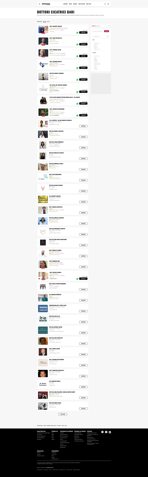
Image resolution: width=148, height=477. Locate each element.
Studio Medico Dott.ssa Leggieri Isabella (43, 432)
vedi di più (66, 28)
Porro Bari (61, 444)
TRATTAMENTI (65, 3)
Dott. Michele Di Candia (55, 250)
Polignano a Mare (97, 49)
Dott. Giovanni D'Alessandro (56, 359)
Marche (53, 455)
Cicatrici (95, 59)
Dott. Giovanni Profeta (56, 61)
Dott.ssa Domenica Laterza (56, 163)
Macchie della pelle (97, 63)
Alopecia (95, 58)
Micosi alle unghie (97, 64)
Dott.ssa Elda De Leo (54, 316)
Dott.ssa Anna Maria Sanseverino (58, 239)
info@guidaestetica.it (50, 467)
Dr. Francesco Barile (54, 381)
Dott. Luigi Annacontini (55, 174)
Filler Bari (61, 439)
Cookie (50, 469)
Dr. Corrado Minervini (55, 294)
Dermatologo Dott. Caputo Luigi (57, 305)
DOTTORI (70, 3)
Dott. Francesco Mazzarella (56, 370)
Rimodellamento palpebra (78, 434)
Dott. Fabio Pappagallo (56, 38)
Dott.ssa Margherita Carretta (57, 228)
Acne (95, 57)
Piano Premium (54, 454)
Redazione (38, 454)
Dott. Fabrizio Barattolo (55, 207)
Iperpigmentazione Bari (63, 434)
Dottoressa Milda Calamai (41, 436)
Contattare (83, 32)
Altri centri (62, 414)
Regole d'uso (46, 469)
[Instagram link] (102, 432)
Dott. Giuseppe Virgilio (56, 26)
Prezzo (48, 21)
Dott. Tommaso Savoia (55, 50)
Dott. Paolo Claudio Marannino (57, 284)
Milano (53, 434)
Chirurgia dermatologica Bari (64, 442)
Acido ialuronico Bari (63, 437)
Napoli (53, 436)
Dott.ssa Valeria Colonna (56, 185)
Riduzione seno (76, 437)
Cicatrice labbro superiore (91, 438)
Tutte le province (96, 43)
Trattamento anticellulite (78, 439)
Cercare (106, 31)
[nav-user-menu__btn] (108, 4)
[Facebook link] (106, 432)
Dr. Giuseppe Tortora (55, 196)
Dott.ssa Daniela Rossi (55, 403)
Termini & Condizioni (76, 469)
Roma (52, 432)
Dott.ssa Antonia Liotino (55, 327)
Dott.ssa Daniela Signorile (57, 73)
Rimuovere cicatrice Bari (64, 436)
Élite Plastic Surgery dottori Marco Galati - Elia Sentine (65, 97)
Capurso (95, 45)
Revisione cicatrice (90, 437)
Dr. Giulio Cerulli (39, 434)
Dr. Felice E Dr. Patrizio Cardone (58, 85)
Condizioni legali (62, 469)
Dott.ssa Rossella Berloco (56, 131)
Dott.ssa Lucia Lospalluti (56, 338)
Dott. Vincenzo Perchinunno (57, 109)
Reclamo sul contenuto (40, 455)
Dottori (44, 21)
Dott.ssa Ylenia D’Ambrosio (56, 142)
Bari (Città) (96, 44)
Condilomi (95, 60)
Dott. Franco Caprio (54, 349)
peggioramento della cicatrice (92, 432)
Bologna (53, 439)
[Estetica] (46, 4)
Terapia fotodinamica (77, 432)
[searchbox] (98, 31)
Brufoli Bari (62, 432)
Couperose (96, 62)
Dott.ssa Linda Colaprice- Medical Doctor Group (62, 392)
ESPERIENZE (75, 3)
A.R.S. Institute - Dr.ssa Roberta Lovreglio (60, 120)
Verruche (95, 66)
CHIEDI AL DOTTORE (81, 3)
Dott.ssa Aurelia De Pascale (56, 153)
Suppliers (53, 457)
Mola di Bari (96, 46)
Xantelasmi (96, 69)
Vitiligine (95, 68)
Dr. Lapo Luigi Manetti (40, 437)
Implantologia (76, 436)
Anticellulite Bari (62, 447)
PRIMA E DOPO (88, 3)
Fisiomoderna (39, 439)
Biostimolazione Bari (63, 445)
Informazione (39, 21)
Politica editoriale (69, 469)
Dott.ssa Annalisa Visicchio (56, 218)
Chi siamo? (39, 452)
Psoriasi (95, 65)
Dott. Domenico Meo (54, 261)
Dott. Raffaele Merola (55, 272)
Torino (53, 437)
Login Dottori (54, 452)
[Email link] (110, 432)
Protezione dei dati (40, 469)
